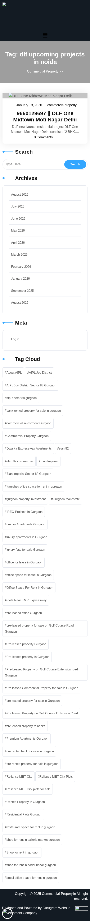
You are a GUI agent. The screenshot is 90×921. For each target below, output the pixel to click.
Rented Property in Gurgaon (25, 802)
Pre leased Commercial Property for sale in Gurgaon (42, 688)
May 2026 (18, 230)
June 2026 (18, 218)
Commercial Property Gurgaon (27, 436)
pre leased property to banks (25, 726)
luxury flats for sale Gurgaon (25, 549)
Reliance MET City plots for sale (28, 789)
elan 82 (64, 448)
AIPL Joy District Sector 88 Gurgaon (31, 385)
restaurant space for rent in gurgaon (30, 827)
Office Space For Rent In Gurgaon (29, 587)
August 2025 (19, 302)
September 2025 (22, 290)
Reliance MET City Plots (56, 776)
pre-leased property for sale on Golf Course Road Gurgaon (39, 628)
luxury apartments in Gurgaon (26, 537)
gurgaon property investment (26, 499)
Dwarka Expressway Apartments (29, 448)
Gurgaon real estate (66, 499)
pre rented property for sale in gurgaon (32, 764)
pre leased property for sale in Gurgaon (33, 700)
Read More (43, 96)
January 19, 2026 (29, 104)
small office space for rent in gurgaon (31, 877)
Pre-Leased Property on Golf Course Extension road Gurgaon (41, 672)
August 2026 (19, 194)
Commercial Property (42, 71)
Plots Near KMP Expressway (26, 600)
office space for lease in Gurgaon (28, 575)
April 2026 (18, 242)
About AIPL (14, 372)
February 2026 (21, 266)
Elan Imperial (49, 461)
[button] (45, 35)
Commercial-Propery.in (59, 894)
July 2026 (17, 206)
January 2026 (20, 278)
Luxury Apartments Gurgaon (25, 524)
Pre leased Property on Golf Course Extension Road (42, 713)
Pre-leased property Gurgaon (26, 644)
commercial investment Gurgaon (28, 423)
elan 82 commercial (19, 461)
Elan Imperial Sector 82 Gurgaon (28, 473)
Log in (15, 339)
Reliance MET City (19, 776)
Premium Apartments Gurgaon (27, 738)
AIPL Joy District (40, 372)
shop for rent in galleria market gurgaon (33, 839)
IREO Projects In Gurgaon (24, 511)
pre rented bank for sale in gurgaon (30, 751)
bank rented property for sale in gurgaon (33, 410)
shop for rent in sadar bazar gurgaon (31, 865)
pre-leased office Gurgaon (24, 613)
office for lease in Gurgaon (24, 562)
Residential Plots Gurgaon (24, 814)
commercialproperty (62, 104)
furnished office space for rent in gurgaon (34, 486)
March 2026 (19, 254)
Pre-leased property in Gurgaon (27, 657)
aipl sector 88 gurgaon (21, 398)
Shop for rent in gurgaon (22, 852)
